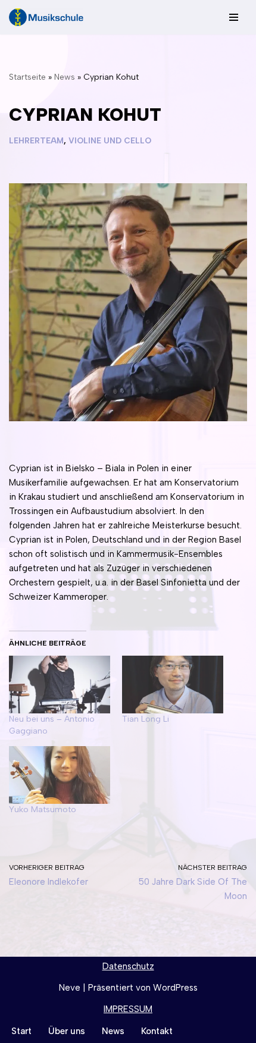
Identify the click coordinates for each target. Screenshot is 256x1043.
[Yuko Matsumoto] (59, 775)
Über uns (66, 1031)
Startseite (27, 77)
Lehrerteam (36, 140)
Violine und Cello (109, 140)
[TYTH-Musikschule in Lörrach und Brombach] (46, 17)
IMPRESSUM (128, 1009)
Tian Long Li (145, 719)
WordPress (175, 987)
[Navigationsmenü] (233, 17)
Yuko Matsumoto (42, 809)
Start (21, 1031)
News (64, 77)
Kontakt (157, 1031)
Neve (69, 987)
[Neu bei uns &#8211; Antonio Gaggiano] (59, 684)
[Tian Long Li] (172, 684)
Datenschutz (128, 966)
